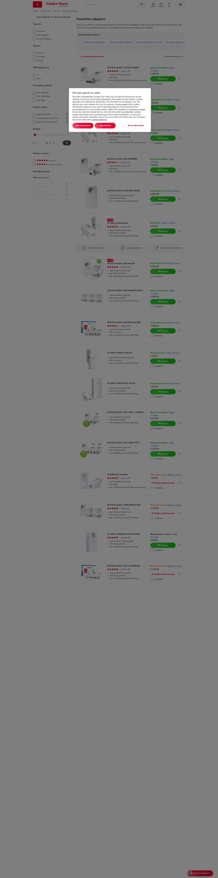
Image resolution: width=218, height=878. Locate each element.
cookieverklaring (99, 119)
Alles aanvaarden (83, 125)
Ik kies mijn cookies (136, 125)
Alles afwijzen (105, 125)
